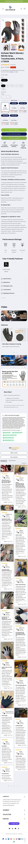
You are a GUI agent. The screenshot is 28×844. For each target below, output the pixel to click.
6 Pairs (4, 80)
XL (21, 85)
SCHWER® (6, 810)
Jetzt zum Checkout (14, 138)
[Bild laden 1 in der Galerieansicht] (7, 47)
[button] (2, 8)
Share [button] (4, 297)
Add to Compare (14, 130)
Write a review (14, 452)
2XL (4, 88)
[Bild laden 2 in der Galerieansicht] (14, 47)
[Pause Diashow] (25, 367)
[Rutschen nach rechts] (26, 47)
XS (3, 85)
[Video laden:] (14, 316)
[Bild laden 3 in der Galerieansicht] (21, 47)
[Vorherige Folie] (10, 367)
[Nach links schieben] (1, 47)
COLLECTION (7, 814)
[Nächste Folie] (17, 367)
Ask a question (14, 457)
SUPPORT (6, 818)
